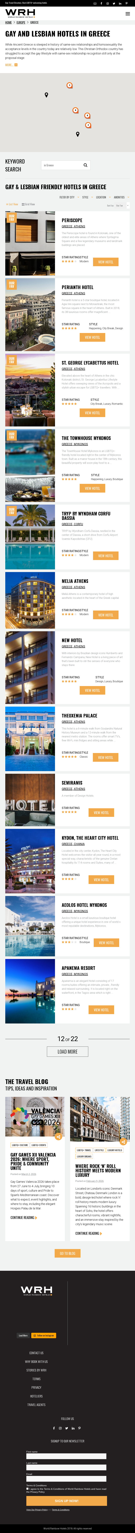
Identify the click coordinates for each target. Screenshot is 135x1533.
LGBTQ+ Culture (20, 1145)
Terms (36, 1378)
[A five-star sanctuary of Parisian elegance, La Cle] (19, 1315)
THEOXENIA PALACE (79, 715)
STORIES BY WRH (36, 1370)
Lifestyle (99, 1150)
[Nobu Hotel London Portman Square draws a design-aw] (53, 1315)
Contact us (36, 1352)
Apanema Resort (78, 968)
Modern (84, 261)
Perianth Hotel (78, 287)
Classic (84, 756)
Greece (67, 226)
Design (119, 328)
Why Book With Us (36, 1361)
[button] (75, 110)
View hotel (105, 261)
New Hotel (72, 640)
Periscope (72, 220)
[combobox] (68, 197)
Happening (95, 328)
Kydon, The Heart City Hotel (90, 837)
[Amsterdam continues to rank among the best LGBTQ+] (53, 1305)
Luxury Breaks (84, 1156)
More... (9, 65)
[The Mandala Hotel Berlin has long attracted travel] (36, 1305)
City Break (108, 328)
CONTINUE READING (22, 1217)
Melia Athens (75, 581)
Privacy (36, 1387)
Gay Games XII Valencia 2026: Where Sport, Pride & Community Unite (33, 1161)
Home (8, 22)
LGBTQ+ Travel (84, 1150)
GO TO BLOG (67, 1253)
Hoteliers (36, 1396)
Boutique (118, 479)
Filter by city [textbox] (67, 197)
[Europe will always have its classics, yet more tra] (53, 1325)
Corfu (78, 524)
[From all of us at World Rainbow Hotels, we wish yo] (36, 1325)
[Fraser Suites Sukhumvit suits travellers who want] (19, 1305)
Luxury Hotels (115, 1150)
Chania (79, 844)
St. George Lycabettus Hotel (90, 362)
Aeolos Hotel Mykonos (84, 905)
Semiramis (72, 782)
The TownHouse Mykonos (86, 438)
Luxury (107, 403)
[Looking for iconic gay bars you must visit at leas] (36, 1315)
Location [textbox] (101, 197)
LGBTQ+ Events (39, 1145)
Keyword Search (15, 165)
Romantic (117, 403)
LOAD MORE (68, 1051)
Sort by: (110, 205)
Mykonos (81, 444)
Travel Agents (36, 1404)
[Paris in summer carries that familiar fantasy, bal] (19, 1325)
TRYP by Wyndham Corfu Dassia (86, 515)
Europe (21, 22)
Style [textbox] (85, 197)
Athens (79, 226)
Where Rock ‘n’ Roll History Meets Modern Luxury (98, 1170)
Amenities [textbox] (119, 197)
